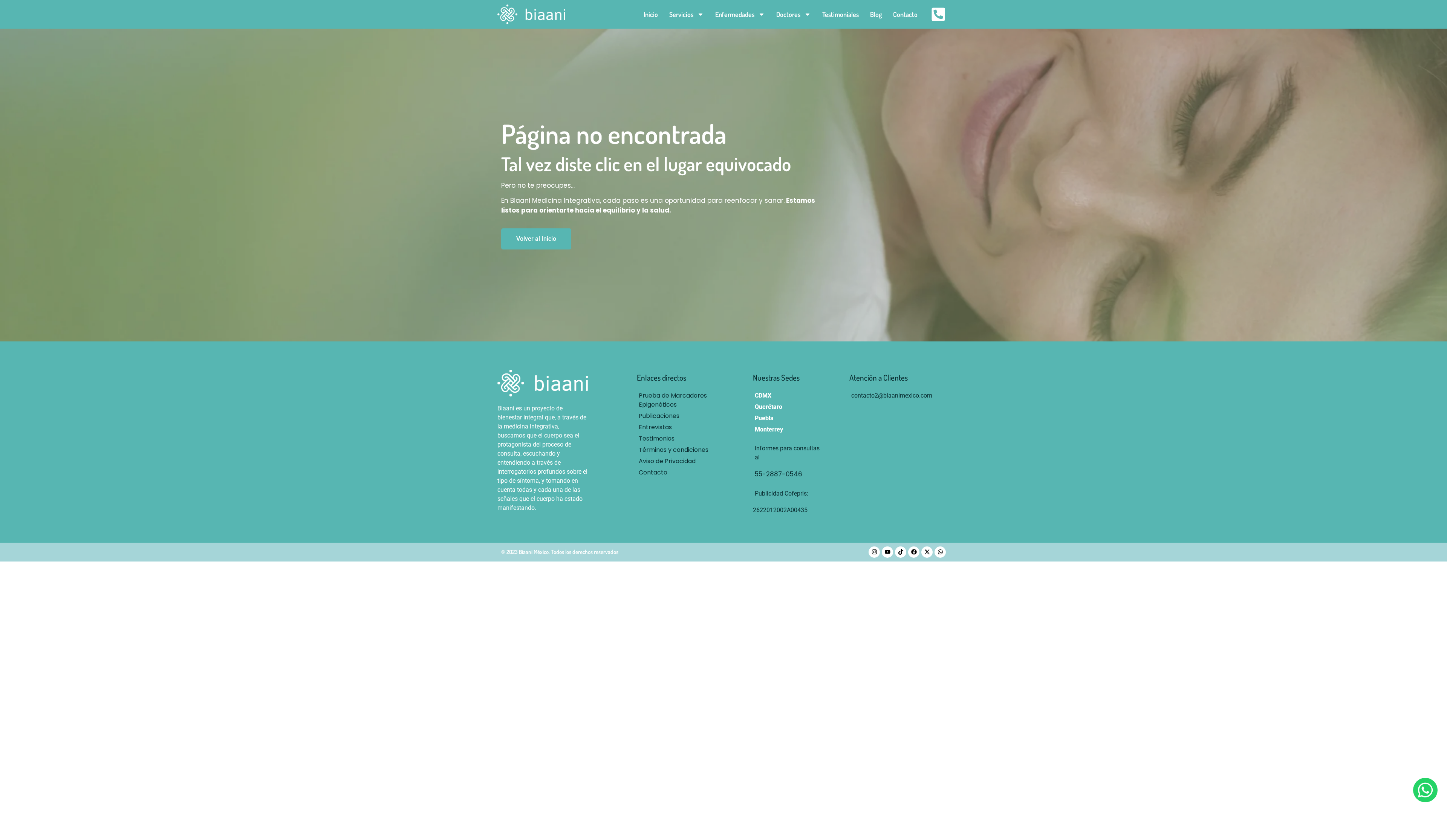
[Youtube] (887, 552)
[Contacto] (676, 472)
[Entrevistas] (676, 427)
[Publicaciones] (676, 416)
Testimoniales (840, 14)
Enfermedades (734, 14)
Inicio (651, 14)
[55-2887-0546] (790, 474)
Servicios (681, 14)
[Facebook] (913, 552)
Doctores (788, 14)
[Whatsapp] (940, 552)
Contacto (905, 14)
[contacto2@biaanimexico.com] (891, 395)
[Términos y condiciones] (676, 449)
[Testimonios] (676, 438)
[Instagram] (874, 552)
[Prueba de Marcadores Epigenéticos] (676, 400)
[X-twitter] (927, 552)
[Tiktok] (900, 552)
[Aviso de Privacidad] (676, 461)
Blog (876, 14)
